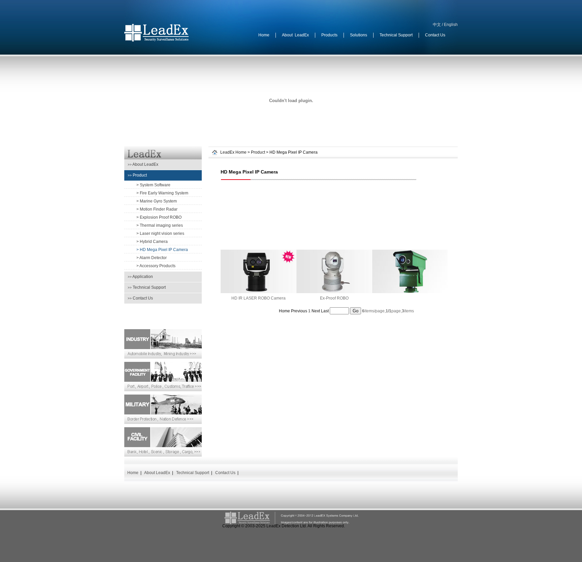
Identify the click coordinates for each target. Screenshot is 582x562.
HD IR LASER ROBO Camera (258, 298)
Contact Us (140, 298)
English (451, 24)
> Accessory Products (155, 265)
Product (137, 175)
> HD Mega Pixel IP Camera (162, 249)
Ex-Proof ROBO (334, 298)
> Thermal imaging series (159, 225)
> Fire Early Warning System (162, 193)
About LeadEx (143, 164)
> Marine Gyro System (156, 201)
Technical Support (147, 287)
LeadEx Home (233, 152)
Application (140, 276)
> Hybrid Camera (152, 241)
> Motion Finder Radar (156, 209)
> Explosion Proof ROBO (159, 217)
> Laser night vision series (160, 233)
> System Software (153, 185)
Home (132, 472)
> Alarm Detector (151, 257)
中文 (437, 24)
